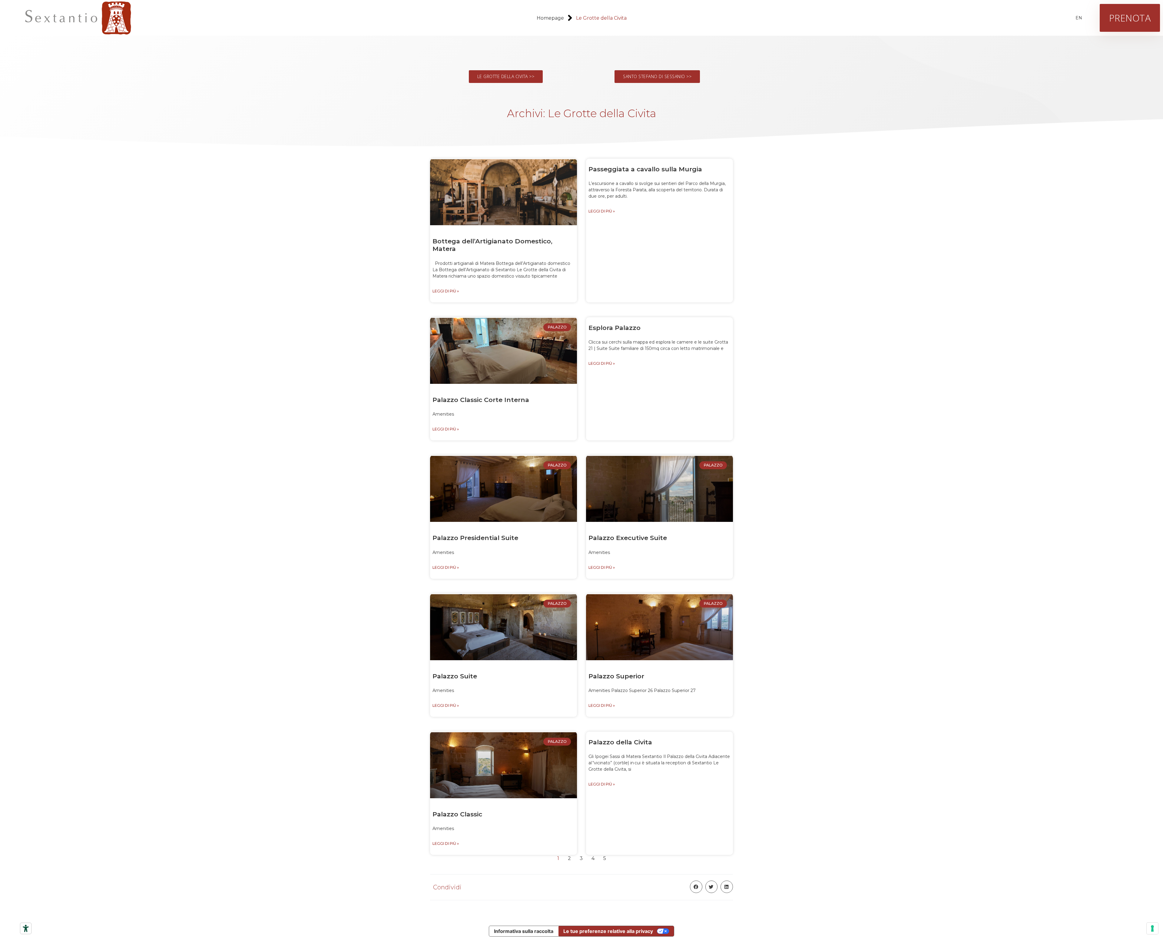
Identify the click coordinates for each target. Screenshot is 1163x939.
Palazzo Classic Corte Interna (480, 400)
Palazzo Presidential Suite (475, 538)
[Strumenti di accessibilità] (25, 928)
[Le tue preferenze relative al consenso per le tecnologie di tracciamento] (1152, 928)
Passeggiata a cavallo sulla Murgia (645, 169)
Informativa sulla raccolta (523, 931)
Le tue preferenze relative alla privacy (608, 931)
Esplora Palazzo (614, 327)
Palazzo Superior (616, 676)
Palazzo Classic (457, 814)
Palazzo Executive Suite (627, 538)
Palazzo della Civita (620, 742)
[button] (696, 887)
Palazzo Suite (454, 676)
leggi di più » (445, 291)
